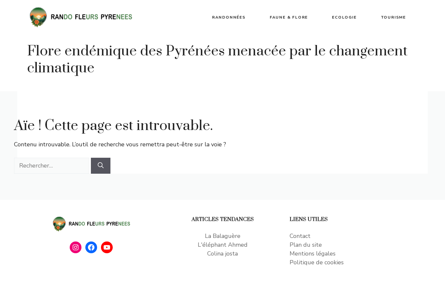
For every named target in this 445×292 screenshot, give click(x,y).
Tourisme (393, 17)
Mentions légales (313, 253)
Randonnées (229, 17)
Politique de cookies (317, 262)
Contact (300, 236)
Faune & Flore (289, 17)
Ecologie (344, 17)
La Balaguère (222, 236)
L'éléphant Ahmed (223, 245)
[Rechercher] (100, 166)
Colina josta (222, 253)
